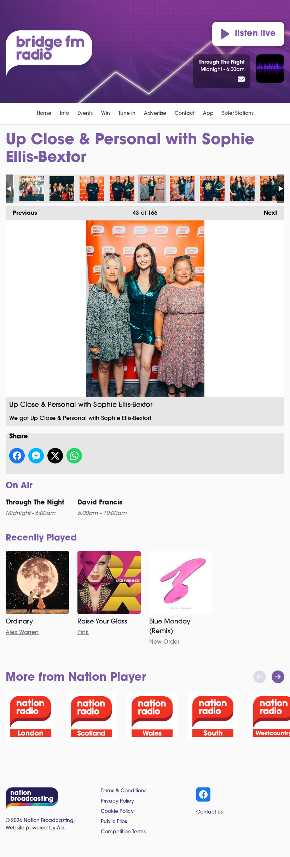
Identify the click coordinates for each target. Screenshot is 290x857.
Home (44, 113)
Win (105, 113)
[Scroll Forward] (278, 676)
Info (64, 113)
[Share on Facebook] (17, 455)
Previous (21, 213)
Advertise (155, 113)
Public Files (114, 822)
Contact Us (209, 812)
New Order (164, 642)
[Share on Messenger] (36, 455)
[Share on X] (55, 455)
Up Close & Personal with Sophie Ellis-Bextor (31, 188)
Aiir (60, 828)
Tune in (126, 113)
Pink (83, 633)
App (208, 113)
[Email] (241, 80)
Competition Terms (123, 832)
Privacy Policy (117, 801)
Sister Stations (238, 113)
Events (85, 113)
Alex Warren (22, 633)
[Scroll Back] (259, 676)
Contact (185, 113)
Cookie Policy (117, 811)
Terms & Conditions (123, 791)
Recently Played (41, 538)
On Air (19, 486)
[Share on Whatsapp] (74, 455)
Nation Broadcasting (49, 820)
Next (267, 213)
